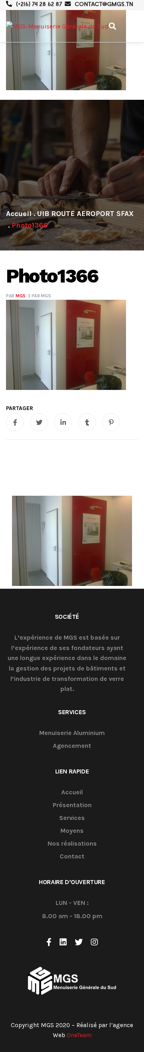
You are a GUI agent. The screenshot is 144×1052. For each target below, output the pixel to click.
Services (72, 818)
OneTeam (79, 1035)
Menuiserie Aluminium (72, 733)
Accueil (72, 792)
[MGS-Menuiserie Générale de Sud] (57, 26)
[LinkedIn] (63, 942)
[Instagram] (94, 942)
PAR (16, 296)
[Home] (19, 213)
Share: (19, 408)
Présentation (72, 805)
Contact (72, 856)
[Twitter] (79, 942)
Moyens (72, 831)
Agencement (72, 746)
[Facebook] (49, 942)
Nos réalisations (72, 843)
